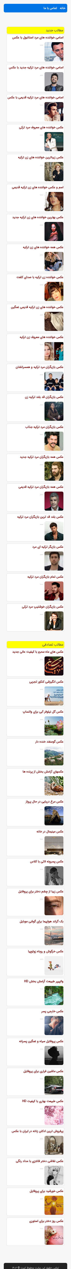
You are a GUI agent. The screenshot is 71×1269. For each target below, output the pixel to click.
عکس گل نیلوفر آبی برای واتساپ (43, 711)
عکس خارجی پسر (52, 1011)
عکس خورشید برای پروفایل (46, 1191)
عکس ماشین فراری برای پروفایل (43, 1071)
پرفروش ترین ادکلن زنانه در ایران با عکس (37, 1131)
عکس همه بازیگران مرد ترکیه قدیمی (41, 487)
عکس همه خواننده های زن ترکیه (43, 247)
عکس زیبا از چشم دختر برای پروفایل (40, 891)
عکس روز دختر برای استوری (46, 1221)
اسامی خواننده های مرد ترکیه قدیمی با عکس (35, 97)
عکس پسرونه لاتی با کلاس (46, 861)
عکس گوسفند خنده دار (49, 741)
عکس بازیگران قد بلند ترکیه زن (44, 397)
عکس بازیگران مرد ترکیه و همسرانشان (39, 367)
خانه (62, 8)
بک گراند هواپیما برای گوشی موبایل (41, 921)
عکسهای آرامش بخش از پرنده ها (43, 771)
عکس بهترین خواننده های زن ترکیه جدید (37, 217)
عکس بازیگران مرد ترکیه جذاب (44, 427)
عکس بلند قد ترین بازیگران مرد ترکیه (40, 516)
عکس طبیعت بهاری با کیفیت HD (42, 1101)
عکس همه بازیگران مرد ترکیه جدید (41, 457)
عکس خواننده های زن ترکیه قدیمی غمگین (37, 307)
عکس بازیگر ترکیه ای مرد (47, 546)
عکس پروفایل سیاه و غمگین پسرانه (41, 1041)
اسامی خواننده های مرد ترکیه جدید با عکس (36, 67)
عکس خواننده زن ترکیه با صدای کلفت (39, 277)
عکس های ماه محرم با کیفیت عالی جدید (37, 651)
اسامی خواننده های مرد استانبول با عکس (37, 37)
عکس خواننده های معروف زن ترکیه (41, 337)
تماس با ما (50, 8)
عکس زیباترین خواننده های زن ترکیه (40, 157)
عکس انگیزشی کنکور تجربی (46, 681)
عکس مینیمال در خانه (50, 831)
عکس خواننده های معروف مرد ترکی (41, 127)
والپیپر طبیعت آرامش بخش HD (43, 981)
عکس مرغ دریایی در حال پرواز (44, 801)
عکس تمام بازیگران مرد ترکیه (45, 576)
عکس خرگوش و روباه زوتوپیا (45, 951)
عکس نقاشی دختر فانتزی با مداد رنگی (39, 1161)
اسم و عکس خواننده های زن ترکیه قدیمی (37, 187)
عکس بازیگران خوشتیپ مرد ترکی (42, 606)
